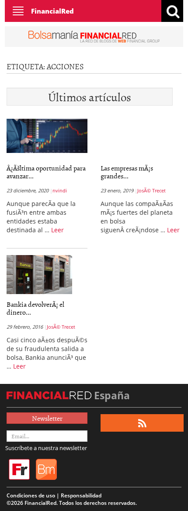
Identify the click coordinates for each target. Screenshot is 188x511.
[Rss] (142, 423)
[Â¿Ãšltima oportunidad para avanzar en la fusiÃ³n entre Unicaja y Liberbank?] (47, 135)
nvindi (59, 190)
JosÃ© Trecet (151, 190)
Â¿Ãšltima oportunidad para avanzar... (46, 172)
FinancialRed (52, 11)
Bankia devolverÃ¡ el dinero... (35, 308)
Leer (57, 230)
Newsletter (47, 418)
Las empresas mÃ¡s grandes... (127, 172)
